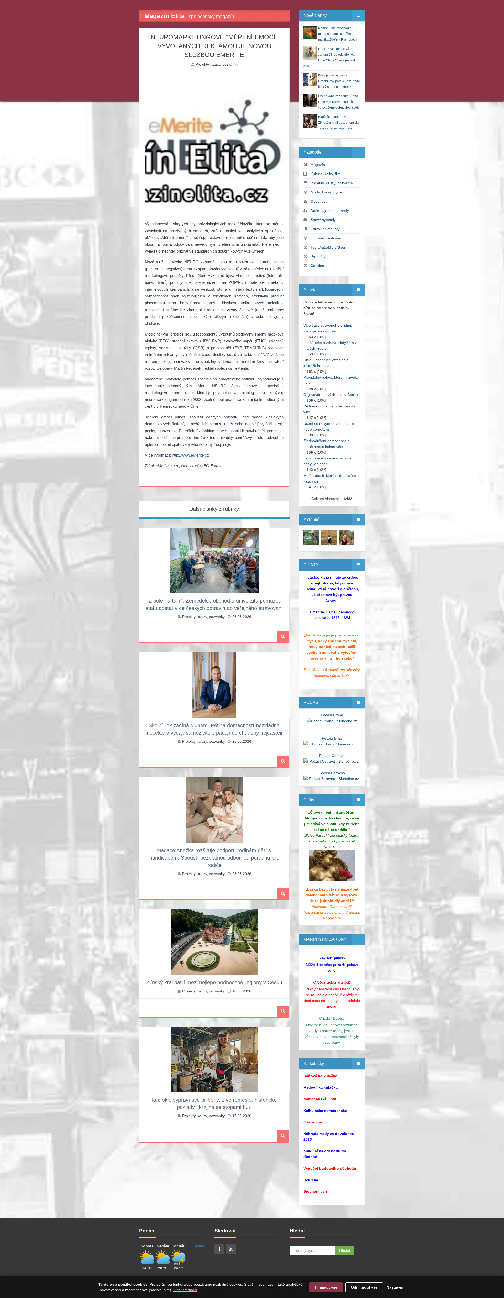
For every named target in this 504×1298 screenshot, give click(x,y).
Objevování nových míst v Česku (330, 394)
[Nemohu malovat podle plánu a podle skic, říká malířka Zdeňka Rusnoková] (311, 537)
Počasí (198, 1246)
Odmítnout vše (364, 1287)
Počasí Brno (332, 738)
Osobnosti (319, 201)
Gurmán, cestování (326, 238)
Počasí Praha (332, 715)
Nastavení (396, 1287)
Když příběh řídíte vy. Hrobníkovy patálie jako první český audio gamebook (339, 81)
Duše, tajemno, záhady (330, 210)
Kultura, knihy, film (326, 174)
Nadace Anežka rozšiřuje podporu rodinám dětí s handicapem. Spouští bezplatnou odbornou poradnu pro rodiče (214, 857)
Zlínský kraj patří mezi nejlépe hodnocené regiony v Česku (214, 982)
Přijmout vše (326, 1287)
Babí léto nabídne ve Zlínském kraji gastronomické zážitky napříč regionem (339, 122)
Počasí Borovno (332, 773)
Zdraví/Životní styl (325, 229)
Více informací (185, 1290)
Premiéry (318, 256)
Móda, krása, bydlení (328, 192)
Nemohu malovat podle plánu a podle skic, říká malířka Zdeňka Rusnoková (337, 33)
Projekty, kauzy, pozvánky (217, 64)
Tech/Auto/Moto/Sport (328, 247)
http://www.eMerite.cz (190, 455)
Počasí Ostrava (332, 755)
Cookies (317, 266)
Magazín (318, 165)
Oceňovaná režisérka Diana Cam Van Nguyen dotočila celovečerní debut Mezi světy (338, 101)
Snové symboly (323, 220)
